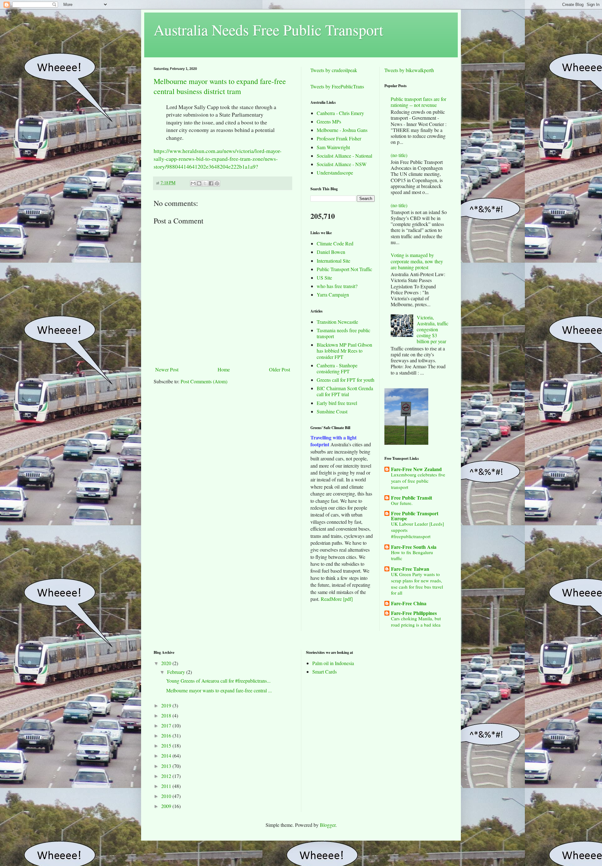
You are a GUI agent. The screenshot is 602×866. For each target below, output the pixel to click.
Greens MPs (329, 121)
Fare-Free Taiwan (410, 568)
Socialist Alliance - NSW (342, 164)
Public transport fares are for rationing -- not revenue (418, 102)
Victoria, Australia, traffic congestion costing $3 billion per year (432, 329)
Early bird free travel (337, 403)
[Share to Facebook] (211, 183)
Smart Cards (324, 671)
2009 (166, 806)
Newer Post (166, 369)
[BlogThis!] (199, 183)
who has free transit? (337, 286)
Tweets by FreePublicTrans (337, 86)
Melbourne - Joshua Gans (342, 130)
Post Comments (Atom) (204, 381)
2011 (166, 786)
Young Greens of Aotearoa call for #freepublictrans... (218, 680)
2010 (166, 796)
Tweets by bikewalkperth (409, 70)
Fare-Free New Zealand (416, 469)
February (176, 672)
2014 (166, 755)
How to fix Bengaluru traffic (412, 555)
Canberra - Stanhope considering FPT (337, 368)
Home (224, 369)
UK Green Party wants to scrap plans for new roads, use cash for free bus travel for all (417, 583)
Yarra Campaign (333, 294)
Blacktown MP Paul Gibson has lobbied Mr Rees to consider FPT (344, 350)
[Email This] (193, 183)
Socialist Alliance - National (344, 155)
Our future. (402, 503)
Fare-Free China (408, 603)
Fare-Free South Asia (413, 546)
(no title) (399, 155)
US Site (324, 277)
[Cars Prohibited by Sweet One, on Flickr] (406, 442)
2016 (166, 735)
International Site (333, 260)
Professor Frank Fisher (339, 138)
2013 (166, 766)
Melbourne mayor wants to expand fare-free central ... (219, 690)
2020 (166, 663)
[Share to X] (205, 183)
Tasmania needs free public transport (343, 333)
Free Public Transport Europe (414, 516)
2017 (166, 725)
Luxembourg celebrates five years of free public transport (418, 480)
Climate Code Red (335, 243)
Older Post (279, 369)
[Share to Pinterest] (217, 183)
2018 (166, 715)
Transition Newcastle (337, 321)
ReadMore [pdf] (337, 599)
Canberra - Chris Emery (340, 113)
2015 (166, 745)
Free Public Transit (411, 497)
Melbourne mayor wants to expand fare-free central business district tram (220, 86)
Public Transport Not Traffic (344, 269)
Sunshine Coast (332, 411)
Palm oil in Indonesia (333, 663)
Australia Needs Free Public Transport (268, 29)
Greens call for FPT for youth (345, 379)
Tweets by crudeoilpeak (333, 70)
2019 (166, 705)
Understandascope (335, 172)
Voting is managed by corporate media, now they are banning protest (417, 261)
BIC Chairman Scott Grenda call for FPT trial (345, 391)
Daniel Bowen (331, 252)
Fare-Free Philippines (414, 613)
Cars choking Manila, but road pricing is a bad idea (416, 621)
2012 (166, 776)
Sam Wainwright (333, 147)
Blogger (327, 824)
